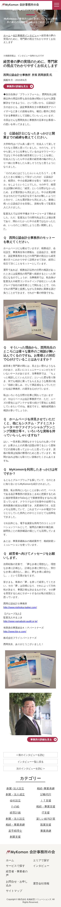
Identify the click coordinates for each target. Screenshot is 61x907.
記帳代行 (45, 794)
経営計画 (15, 812)
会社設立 (15, 800)
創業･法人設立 (15, 788)
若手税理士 (15, 830)
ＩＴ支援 (45, 800)
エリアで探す (41, 860)
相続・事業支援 (45, 806)
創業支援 (15, 836)
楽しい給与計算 (45, 818)
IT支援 (46, 812)
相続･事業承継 (46, 788)
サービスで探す (15, 865)
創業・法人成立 (15, 794)
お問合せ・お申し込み (17, 883)
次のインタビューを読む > (30, 768)
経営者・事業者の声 (17, 873)
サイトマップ (14, 890)
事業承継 (45, 830)
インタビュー (41, 865)
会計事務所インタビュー (26, 35)
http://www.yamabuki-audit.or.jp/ (20, 621)
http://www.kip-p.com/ (14, 631)
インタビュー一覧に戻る (30, 761)
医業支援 (45, 824)
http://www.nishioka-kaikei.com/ (20, 607)
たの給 (15, 806)
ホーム (7, 35)
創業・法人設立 (15, 818)
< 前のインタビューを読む (30, 755)
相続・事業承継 (15, 824)
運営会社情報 (41, 883)
